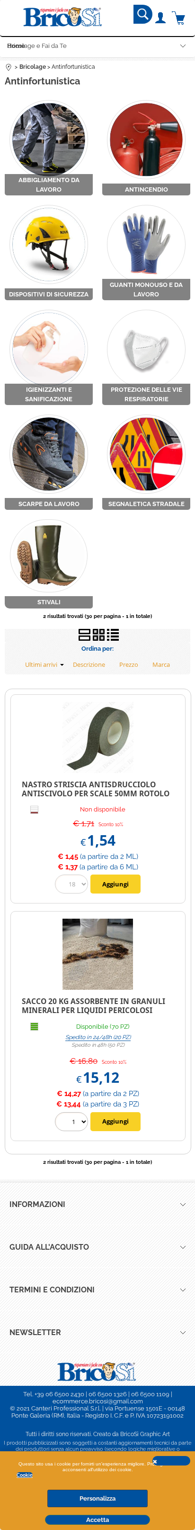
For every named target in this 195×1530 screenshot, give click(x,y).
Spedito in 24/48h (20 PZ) (98, 1037)
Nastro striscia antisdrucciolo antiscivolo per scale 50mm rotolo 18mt (95, 793)
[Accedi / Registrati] (160, 18)
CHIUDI (171, 1460)
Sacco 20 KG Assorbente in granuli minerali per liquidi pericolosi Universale (93, 1010)
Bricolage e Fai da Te (37, 45)
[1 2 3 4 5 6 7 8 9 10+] (72, 1123)
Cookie (25, 1475)
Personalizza (97, 1498)
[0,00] (179, 18)
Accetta (97, 1519)
